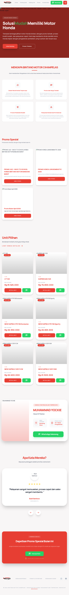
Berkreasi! (34, 589)
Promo (38, 2)
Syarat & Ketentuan (36, 578)
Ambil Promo (17, 181)
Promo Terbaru (27, 46)
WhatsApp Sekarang (48, 434)
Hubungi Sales (34, 554)
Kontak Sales (45, 2)
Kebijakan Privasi (21, 578)
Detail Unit (13, 290)
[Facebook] (66, 578)
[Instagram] (61, 578)
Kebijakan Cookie (50, 578)
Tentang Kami (23, 2)
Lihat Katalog (10, 46)
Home (16, 2)
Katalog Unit (32, 2)
